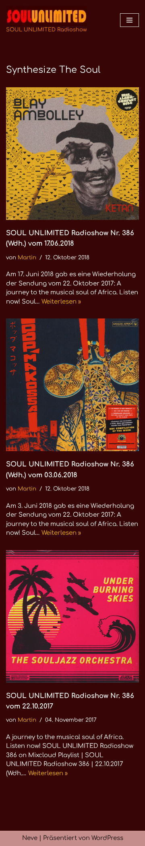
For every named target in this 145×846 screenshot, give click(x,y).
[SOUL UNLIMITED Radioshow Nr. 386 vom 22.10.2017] (72, 616)
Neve (29, 838)
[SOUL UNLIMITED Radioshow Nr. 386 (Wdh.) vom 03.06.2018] (72, 384)
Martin (27, 258)
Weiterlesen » (61, 301)
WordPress (107, 838)
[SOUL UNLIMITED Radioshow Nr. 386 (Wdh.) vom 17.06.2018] (72, 153)
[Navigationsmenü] (129, 20)
